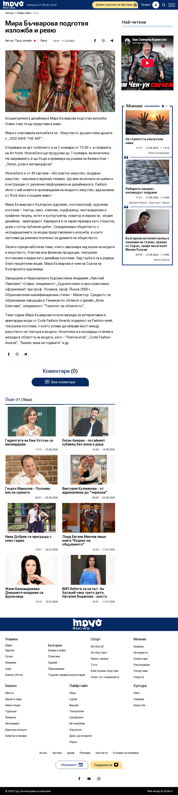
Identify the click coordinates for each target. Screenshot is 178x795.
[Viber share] (103, 40)
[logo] (13, 5)
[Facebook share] (94, 40)
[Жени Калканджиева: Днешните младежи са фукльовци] (31, 570)
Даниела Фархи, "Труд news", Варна (149, 202)
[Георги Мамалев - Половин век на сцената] (31, 470)
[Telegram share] (111, 40)
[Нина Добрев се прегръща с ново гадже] (31, 518)
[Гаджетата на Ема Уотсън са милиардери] (31, 421)
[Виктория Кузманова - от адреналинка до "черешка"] (88, 470)
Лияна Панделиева (158, 152)
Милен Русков (161, 259)
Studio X (168, 791)
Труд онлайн (23, 40)
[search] (163, 5)
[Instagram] (99, 778)
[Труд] (87, 624)
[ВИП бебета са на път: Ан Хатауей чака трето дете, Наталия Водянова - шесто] (88, 570)
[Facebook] (79, 778)
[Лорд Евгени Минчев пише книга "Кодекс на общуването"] (88, 518)
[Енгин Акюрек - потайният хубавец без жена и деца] (88, 421)
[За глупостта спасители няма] (147, 122)
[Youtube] (89, 778)
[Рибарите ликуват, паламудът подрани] (147, 172)
